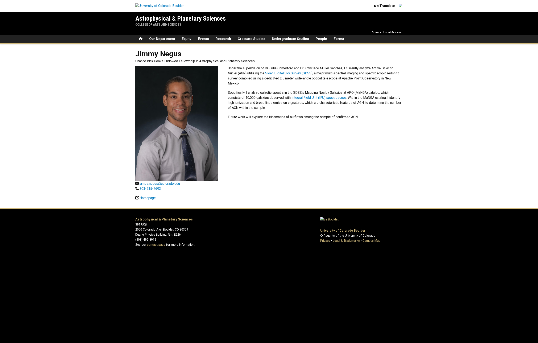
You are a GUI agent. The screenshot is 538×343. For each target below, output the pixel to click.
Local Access (392, 32)
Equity (186, 39)
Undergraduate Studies (290, 39)
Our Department (162, 39)
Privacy (325, 241)
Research (223, 39)
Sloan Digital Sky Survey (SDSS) (289, 73)
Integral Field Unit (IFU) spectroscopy (318, 98)
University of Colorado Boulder (342, 230)
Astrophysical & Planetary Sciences (180, 18)
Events (203, 39)
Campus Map (371, 241)
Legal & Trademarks (346, 241)
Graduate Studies (251, 39)
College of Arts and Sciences (158, 24)
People (321, 39)
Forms (339, 39)
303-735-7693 (150, 189)
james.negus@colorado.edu (160, 184)
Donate (376, 32)
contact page (156, 245)
